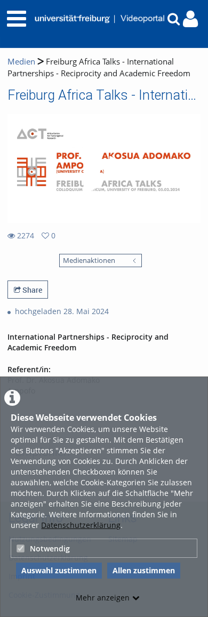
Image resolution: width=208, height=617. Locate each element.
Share (31, 290)
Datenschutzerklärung (81, 525)
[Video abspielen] (104, 168)
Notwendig (50, 548)
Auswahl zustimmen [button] (59, 570)
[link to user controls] (190, 19)
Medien (21, 61)
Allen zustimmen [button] (144, 570)
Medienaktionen (89, 260)
